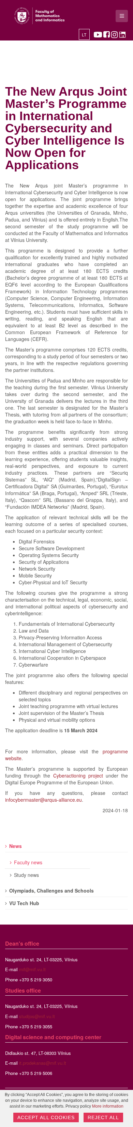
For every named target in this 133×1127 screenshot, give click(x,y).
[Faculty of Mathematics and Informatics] (39, 15)
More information (107, 1106)
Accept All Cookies (46, 1117)
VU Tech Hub (24, 903)
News (15, 846)
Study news (26, 874)
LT (84, 35)
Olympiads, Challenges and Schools (51, 890)
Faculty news (28, 862)
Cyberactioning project (78, 775)
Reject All (103, 1117)
